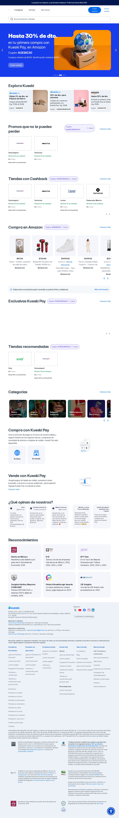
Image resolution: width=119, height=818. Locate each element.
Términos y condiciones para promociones (14, 681)
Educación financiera (101, 658)
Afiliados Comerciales (101, 679)
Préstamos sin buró (15, 696)
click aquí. (100, 803)
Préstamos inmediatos (16, 704)
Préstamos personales (16, 700)
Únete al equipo (82, 658)
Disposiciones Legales (85, 670)
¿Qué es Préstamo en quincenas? (33, 656)
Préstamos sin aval (15, 711)
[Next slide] (108, 278)
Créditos (11, 726)
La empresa (81, 651)
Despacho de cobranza (102, 669)
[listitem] (59, 2)
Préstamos (12, 689)
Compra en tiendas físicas (66, 671)
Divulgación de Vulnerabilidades (100, 674)
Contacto (97, 665)
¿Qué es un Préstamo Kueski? (50, 652)
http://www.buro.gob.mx (35, 749)
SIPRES (96, 775)
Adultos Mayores (100, 686)
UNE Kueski (98, 661)
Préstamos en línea (15, 693)
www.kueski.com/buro (25, 751)
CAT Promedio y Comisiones (100, 652)
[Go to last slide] (104, 278)
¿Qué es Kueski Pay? (67, 655)
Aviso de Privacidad (84, 666)
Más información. (102, 289)
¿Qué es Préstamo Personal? (15, 656)
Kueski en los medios (84, 662)
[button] (19, 10)
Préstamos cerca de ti (16, 719)
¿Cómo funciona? (14, 661)
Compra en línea (65, 666)
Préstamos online (14, 708)
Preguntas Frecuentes (16, 668)
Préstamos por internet (16, 715)
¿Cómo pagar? (13, 665)
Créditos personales (15, 722)
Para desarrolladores (67, 694)
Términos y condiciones (12, 673)
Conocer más (13, 489)
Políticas (97, 683)
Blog (78, 655)
